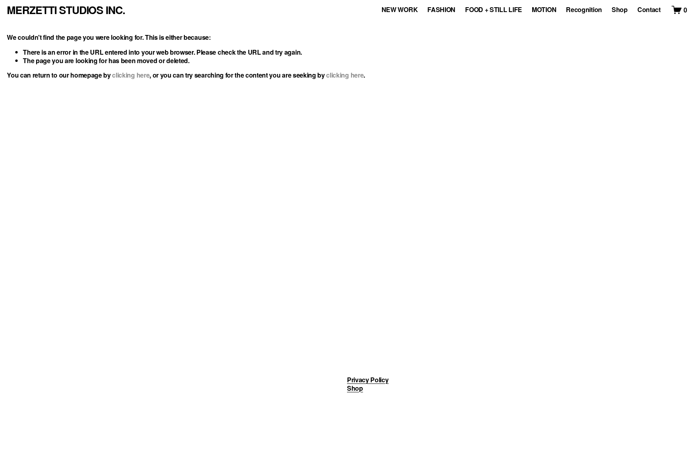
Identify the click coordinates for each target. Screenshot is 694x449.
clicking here (130, 75)
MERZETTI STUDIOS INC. (66, 9)
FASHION (441, 9)
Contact (649, 9)
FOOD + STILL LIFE (493, 9)
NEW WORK (400, 9)
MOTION (544, 9)
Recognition (584, 9)
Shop (620, 9)
